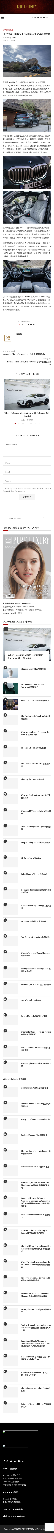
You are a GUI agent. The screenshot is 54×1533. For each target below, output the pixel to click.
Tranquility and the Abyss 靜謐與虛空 (36, 1310)
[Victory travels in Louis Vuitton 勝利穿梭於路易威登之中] (10, 1282)
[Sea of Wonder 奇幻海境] (10, 1004)
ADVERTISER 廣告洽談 (12, 1478)
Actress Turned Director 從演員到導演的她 (35, 1104)
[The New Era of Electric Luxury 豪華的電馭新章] (10, 1155)
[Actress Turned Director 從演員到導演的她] (10, 1107)
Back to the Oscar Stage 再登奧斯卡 (35, 1216)
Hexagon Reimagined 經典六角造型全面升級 (36, 891)
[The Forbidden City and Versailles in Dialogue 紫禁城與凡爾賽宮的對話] (10, 1250)
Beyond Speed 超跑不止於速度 (34, 1016)
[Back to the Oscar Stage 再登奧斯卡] (10, 1218)
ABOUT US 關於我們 (11, 1475)
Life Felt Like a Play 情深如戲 (33, 748)
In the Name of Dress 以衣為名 (34, 874)
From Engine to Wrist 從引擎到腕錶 (36, 984)
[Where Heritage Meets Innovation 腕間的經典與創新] (10, 1036)
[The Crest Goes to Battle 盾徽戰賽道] (10, 767)
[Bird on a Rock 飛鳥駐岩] (10, 862)
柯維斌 (14, 37)
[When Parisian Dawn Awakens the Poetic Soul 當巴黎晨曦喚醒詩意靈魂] (10, 1266)
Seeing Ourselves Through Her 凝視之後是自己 (36, 970)
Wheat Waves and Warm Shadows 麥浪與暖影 (35, 954)
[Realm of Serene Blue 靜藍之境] (10, 1139)
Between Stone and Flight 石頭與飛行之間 (36, 1405)
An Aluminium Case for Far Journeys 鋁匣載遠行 (32, 686)
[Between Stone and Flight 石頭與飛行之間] (10, 1408)
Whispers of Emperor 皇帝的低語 (35, 1119)
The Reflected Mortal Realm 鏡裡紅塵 (35, 1389)
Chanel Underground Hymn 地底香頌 (36, 828)
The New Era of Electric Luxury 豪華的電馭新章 (36, 1152)
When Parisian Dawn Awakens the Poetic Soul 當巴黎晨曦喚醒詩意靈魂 (35, 1264)
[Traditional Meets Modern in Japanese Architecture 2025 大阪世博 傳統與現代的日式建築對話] (10, 1345)
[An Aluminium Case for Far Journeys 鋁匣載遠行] (10, 688)
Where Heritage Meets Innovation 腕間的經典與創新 (36, 1033)
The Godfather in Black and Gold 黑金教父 (35, 717)
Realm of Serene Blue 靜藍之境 (34, 1135)
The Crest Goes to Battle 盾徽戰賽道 (35, 764)
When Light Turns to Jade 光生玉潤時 (36, 812)
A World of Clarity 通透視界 (14, 1079)
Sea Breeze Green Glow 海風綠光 (35, 937)
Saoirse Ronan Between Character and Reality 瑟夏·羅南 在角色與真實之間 (36, 1327)
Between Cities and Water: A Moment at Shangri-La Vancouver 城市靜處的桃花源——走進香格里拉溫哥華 (35, 1202)
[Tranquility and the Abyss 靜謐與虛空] (10, 1313)
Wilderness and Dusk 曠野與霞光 (35, 1166)
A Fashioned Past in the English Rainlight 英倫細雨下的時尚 (34, 1231)
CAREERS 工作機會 (11, 1482)
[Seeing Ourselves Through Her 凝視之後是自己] (10, 972)
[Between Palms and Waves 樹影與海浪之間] (10, 1051)
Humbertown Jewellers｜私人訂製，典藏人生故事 (34, 1373)
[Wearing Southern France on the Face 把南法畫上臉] (10, 736)
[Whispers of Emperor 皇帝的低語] (10, 1123)
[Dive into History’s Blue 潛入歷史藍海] (10, 909)
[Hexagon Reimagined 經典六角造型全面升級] (10, 894)
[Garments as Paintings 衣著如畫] (10, 1092)
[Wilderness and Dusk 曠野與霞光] (10, 1170)
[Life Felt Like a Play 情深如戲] (10, 752)
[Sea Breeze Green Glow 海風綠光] (10, 941)
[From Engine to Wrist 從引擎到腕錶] (10, 988)
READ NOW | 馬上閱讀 (12, 613)
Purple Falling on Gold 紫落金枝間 (35, 842)
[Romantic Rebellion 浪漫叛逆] (10, 925)
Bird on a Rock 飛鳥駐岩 (31, 858)
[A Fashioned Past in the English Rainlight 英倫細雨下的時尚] (10, 1234)
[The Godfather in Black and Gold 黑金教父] (10, 720)
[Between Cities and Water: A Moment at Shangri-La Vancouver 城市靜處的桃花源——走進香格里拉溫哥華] (10, 1202)
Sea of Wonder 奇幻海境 (31, 1000)
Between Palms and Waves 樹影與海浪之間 (35, 1048)
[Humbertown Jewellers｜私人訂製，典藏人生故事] (10, 1376)
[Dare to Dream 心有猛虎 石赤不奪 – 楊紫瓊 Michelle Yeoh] (10, 1360)
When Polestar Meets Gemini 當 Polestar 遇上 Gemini (27, 414)
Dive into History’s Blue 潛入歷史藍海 (36, 906)
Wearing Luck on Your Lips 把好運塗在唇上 (35, 796)
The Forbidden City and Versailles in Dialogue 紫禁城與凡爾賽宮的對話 (36, 1249)
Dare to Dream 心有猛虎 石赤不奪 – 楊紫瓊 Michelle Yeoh (36, 1358)
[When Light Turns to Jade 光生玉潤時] (10, 815)
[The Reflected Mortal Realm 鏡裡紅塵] (10, 1392)
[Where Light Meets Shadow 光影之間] (10, 1067)
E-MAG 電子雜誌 (10, 1499)
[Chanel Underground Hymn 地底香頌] (10, 830)
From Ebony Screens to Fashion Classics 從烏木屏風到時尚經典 (35, 1294)
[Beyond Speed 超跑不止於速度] (10, 1020)
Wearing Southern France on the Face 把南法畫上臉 (35, 733)
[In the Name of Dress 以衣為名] (10, 878)
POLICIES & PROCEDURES (14, 1485)
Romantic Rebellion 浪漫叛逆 (33, 921)
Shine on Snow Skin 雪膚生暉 (33, 669)
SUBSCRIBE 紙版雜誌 (12, 1502)
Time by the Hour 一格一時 (32, 779)
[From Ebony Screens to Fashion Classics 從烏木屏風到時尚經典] (10, 1297)
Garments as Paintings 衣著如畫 (34, 1088)
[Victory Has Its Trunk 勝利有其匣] (10, 704)
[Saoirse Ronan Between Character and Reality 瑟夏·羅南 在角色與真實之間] (10, 1329)
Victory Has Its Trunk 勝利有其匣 (35, 700)
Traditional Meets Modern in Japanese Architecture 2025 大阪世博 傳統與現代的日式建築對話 (36, 1343)
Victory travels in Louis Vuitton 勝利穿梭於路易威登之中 (35, 1279)
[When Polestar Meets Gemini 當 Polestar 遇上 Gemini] (27, 394)
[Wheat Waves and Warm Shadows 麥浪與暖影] (10, 957)
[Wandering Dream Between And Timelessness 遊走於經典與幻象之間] (10, 1186)
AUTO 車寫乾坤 (8, 30)
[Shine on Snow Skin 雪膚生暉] (10, 673)
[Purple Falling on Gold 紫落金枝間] (10, 846)
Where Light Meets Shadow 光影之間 (36, 1064)
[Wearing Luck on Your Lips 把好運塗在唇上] (10, 799)
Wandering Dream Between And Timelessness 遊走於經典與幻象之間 (35, 1185)
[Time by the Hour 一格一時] (10, 783)
